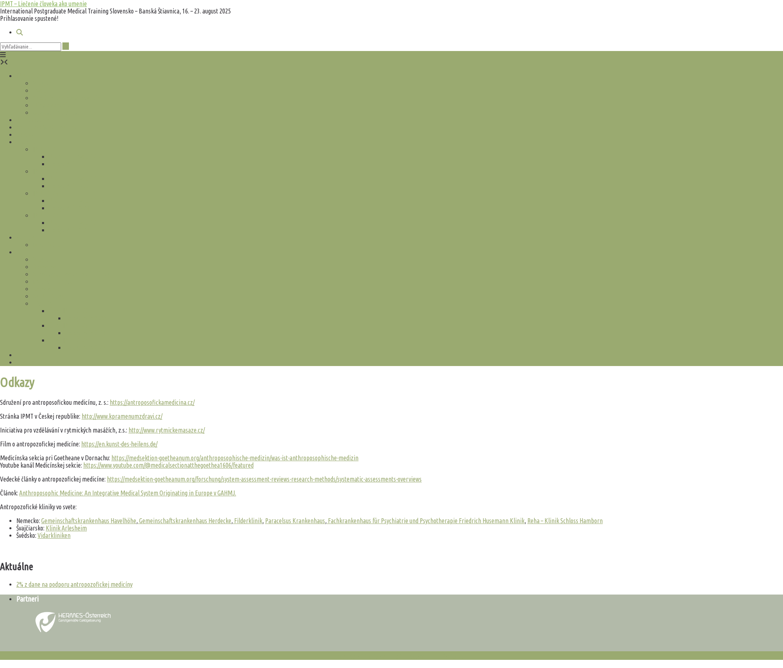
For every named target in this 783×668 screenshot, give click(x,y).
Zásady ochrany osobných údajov (380, 655)
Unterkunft (46, 289)
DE (20, 252)
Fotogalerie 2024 (85, 347)
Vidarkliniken (54, 535)
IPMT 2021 (45, 149)
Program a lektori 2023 (77, 200)
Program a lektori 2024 (77, 222)
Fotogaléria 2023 (69, 208)
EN (19, 355)
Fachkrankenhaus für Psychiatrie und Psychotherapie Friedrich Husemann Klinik (425, 520)
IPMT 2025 (29, 76)
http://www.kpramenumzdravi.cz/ (122, 416)
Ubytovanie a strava (56, 112)
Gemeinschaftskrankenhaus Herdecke (184, 520)
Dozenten (45, 267)
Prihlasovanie (33, 120)
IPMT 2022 (45, 171)
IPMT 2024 (45, 215)
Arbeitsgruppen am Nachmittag (71, 274)
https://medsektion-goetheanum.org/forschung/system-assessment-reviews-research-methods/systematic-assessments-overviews (264, 479)
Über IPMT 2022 (68, 311)
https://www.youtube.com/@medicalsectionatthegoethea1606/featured (168, 465)
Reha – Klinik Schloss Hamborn (565, 520)
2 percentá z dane (38, 362)
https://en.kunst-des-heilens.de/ (119, 444)
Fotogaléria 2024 (69, 230)
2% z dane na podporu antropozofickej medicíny (74, 584)
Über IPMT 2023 (68, 325)
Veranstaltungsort (55, 281)
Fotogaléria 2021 (69, 164)
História (26, 142)
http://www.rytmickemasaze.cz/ (166, 430)
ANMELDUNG (49, 296)
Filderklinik (247, 520)
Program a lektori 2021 (77, 156)
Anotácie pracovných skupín (66, 98)
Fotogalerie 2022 (85, 318)
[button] (3, 54)
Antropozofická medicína (46, 127)
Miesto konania (51, 105)
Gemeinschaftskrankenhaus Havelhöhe (88, 520)
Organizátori (48, 245)
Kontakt (26, 237)
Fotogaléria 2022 (69, 186)
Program (43, 83)
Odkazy (25, 134)
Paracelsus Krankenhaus (295, 520)
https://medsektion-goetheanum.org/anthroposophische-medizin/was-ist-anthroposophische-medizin (234, 458)
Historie (42, 303)
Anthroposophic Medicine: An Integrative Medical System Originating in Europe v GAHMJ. (127, 493)
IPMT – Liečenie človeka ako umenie (43, 3)
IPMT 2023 (45, 193)
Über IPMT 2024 (68, 340)
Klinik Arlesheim (66, 528)
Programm (46, 259)
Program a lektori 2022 (77, 178)
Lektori (41, 90)
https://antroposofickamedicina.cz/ (152, 402)
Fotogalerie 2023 (85, 333)
